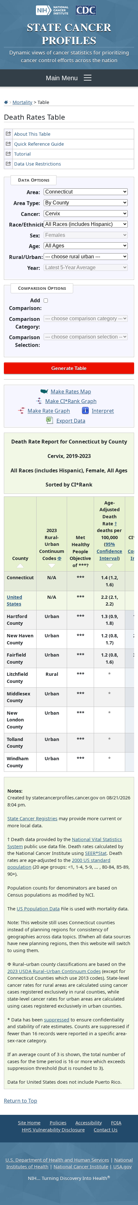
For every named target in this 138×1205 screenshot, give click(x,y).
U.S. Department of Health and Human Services (57, 1160)
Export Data (70, 420)
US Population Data (38, 909)
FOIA (116, 1123)
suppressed (56, 1020)
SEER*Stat (96, 853)
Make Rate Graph (49, 411)
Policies (58, 1123)
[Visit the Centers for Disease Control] (86, 7)
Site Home (29, 1123)
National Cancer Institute (81, 1167)
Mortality (22, 102)
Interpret (103, 411)
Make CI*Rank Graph (71, 401)
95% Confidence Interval (109, 551)
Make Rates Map (71, 391)
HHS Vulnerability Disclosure (53, 1130)
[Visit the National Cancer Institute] (52, 7)
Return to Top (20, 1100)
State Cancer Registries (32, 818)
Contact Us (105, 1130)
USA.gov (122, 1167)
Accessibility (88, 1123)
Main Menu (62, 78)
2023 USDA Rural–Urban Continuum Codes (54, 971)
